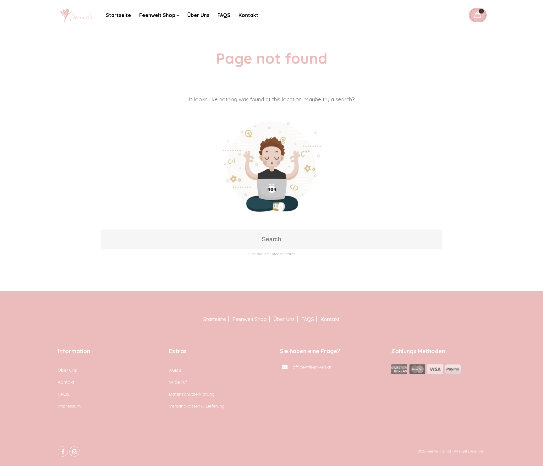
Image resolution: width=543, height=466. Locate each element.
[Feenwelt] (77, 15)
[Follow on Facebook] (63, 452)
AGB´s (175, 370)
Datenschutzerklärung (192, 394)
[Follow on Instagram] (74, 452)
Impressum (69, 406)
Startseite (118, 15)
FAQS (223, 15)
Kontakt (248, 15)
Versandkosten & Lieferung (197, 406)
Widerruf (178, 382)
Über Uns (198, 15)
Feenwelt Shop (157, 15)
